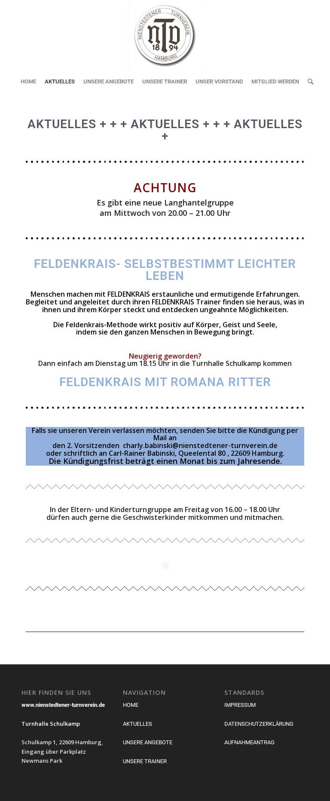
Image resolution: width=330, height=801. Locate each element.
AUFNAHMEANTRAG (249, 742)
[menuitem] (28, 81)
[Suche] (308, 81)
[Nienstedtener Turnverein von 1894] (165, 35)
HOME (130, 705)
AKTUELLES (137, 724)
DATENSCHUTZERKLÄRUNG (258, 724)
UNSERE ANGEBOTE (147, 742)
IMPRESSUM (240, 705)
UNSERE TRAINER (145, 761)
